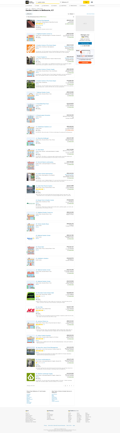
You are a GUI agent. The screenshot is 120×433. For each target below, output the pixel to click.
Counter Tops (54, 398)
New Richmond (29, 399)
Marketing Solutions (29, 420)
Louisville (78, 420)
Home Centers (54, 399)
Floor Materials (52, 175)
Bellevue (28, 398)
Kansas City (79, 416)
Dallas (69, 420)
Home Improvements (46, 58)
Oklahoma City (88, 416)
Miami (87, 413)
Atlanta (69, 413)
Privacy (45, 425)
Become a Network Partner (31, 419)
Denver (69, 421)
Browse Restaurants (50, 419)
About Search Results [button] (90, 13)
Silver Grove (29, 402)
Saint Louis (88, 421)
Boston (69, 416)
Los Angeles (79, 419)
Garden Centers (39, 22)
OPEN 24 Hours (43, 16)
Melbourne (34, 8)
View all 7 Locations (70, 58)
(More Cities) (76, 410)
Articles (48, 413)
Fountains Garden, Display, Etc (48, 337)
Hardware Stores (48, 308)
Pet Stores (56, 337)
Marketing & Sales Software (31, 421)
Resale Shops (44, 294)
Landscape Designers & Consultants (49, 35)
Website (37, 25)
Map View (30, 13)
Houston (78, 414)
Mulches (43, 151)
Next (73, 385)
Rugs (53, 395)
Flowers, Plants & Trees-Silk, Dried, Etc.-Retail (51, 322)
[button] (92, 2)
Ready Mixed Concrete (53, 22)
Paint (43, 308)
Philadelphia (88, 419)
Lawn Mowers (54, 394)
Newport (28, 395)
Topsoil (53, 400)
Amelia (28, 396)
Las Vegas (79, 418)
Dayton (28, 400)
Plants (49, 201)
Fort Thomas (29, 397)
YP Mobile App (49, 415)
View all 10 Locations (70, 46)
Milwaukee (87, 414)
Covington (29, 394)
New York (87, 415)
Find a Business (50, 414)
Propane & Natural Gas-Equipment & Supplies (59, 58)
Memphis (78, 421)
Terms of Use (68, 425)
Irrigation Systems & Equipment (62, 375)
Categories (49, 418)
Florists (53, 139)
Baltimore (70, 415)
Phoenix (87, 420)
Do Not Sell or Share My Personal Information (56, 425)
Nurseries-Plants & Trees (61, 35)
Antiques (49, 294)
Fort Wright (29, 403)
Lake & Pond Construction (47, 349)
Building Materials (45, 22)
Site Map (48, 416)
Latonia (28, 401)
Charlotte (70, 418)
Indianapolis (79, 415)
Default (71, 13)
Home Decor (54, 397)
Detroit (78, 413)
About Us (27, 413)
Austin (69, 414)
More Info (41, 25)
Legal (74, 425)
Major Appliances (51, 46)
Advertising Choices (29, 418)
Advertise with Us (29, 415)
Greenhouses (44, 46)
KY (29, 8)
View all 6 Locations (70, 174)
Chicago (69, 419)
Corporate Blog (28, 416)
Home (27, 8)
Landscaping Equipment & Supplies (52, 151)
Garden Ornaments (55, 401)
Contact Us (28, 414)
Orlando (87, 418)
